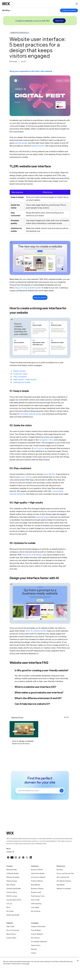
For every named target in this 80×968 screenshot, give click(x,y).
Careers (33, 953)
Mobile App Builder (12, 915)
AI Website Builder (12, 873)
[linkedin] (31, 857)
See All (66, 717)
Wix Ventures (35, 938)
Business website (37, 870)
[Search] (62, 791)
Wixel (8, 907)
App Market (60, 885)
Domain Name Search (13, 900)
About (8, 849)
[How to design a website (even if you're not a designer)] (24, 729)
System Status (11, 938)
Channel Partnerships (38, 926)
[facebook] (8, 857)
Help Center (10, 926)
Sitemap (34, 949)
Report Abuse (11, 934)
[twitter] (27, 857)
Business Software (37, 888)
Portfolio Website (37, 881)
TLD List (9, 904)
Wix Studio (10, 911)
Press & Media (36, 930)
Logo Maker (35, 907)
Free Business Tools (37, 896)
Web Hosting (10, 885)
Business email (36, 892)
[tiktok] (19, 857)
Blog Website (35, 885)
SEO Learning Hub (63, 877)
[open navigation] (76, 4)
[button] (40, 670)
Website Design (11, 881)
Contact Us (10, 852)
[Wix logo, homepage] (6, 3)
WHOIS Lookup (11, 896)
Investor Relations (37, 934)
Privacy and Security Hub (65, 873)
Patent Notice (35, 945)
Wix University (35, 911)
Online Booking (36, 904)
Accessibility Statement (39, 942)
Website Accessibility (64, 888)
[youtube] (12, 857)
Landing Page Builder (13, 888)
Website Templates (12, 877)
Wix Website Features (64, 881)
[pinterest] (23, 857)
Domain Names (11, 892)
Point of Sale (35, 900)
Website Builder (11, 870)
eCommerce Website (38, 877)
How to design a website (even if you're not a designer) (23, 742)
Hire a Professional (12, 930)
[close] (78, 961)
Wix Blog (60, 870)
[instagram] (16, 857)
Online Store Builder (37, 873)
